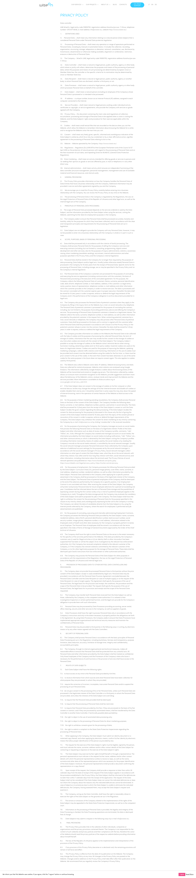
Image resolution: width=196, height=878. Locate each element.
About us (104, 4)
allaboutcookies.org (105, 379)
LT (149, 4)
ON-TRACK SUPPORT (137, 5)
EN (152, 4)
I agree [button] (182, 874)
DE (156, 4)
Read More (189, 874)
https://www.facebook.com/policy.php (102, 461)
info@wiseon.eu (96, 30)
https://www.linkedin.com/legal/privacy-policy (77, 463)
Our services (76, 4)
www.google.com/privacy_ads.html (73, 382)
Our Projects (91, 4)
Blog (115, 4)
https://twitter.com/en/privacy (107, 463)
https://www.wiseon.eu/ (117, 30)
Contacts (123, 4)
